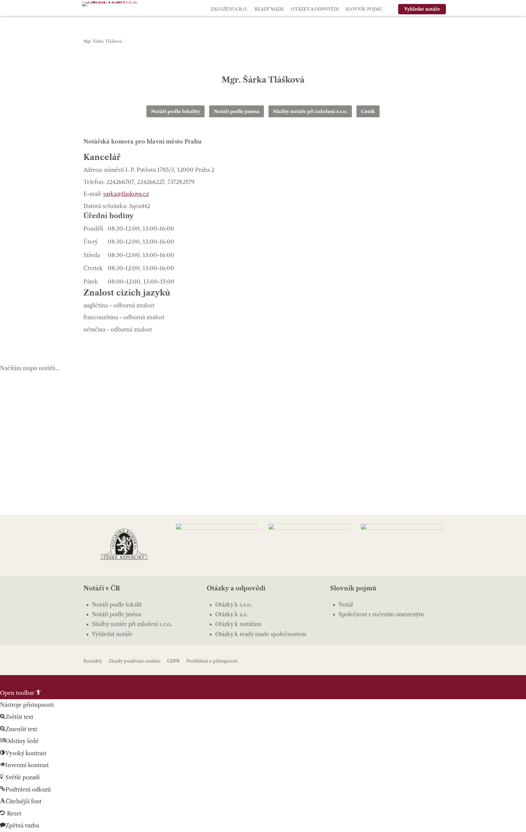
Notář (345, 604)
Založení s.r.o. (229, 9)
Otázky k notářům (238, 624)
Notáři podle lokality (175, 111)
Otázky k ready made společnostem (260, 634)
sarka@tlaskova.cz (126, 194)
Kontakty (92, 661)
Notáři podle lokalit (117, 604)
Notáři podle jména (236, 111)
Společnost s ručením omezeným (381, 614)
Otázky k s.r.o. (233, 604)
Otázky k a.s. (231, 614)
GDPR (173, 661)
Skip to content (20, 681)
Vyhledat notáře (112, 634)
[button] (20, 693)
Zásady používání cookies (134, 661)
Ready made (269, 9)
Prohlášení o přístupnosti (211, 661)
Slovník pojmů (364, 9)
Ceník (368, 111)
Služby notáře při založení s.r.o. (310, 111)
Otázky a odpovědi (315, 9)
